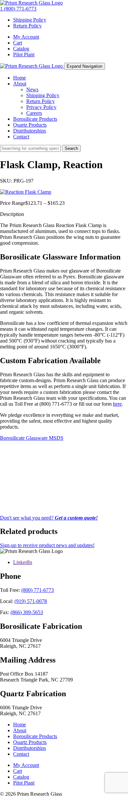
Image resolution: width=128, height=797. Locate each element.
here (117, 404)
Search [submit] (71, 148)
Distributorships (29, 130)
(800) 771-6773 (37, 590)
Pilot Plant (23, 54)
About (19, 83)
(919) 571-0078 (30, 601)
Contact (21, 136)
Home (19, 77)
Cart (17, 42)
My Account (26, 37)
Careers (34, 113)
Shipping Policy (29, 20)
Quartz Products (30, 125)
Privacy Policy (41, 107)
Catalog (21, 48)
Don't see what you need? (49, 518)
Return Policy (27, 25)
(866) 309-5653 (27, 612)
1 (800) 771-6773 (18, 8)
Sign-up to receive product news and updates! (47, 545)
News (32, 89)
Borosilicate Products (35, 119)
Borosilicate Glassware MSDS (31, 438)
